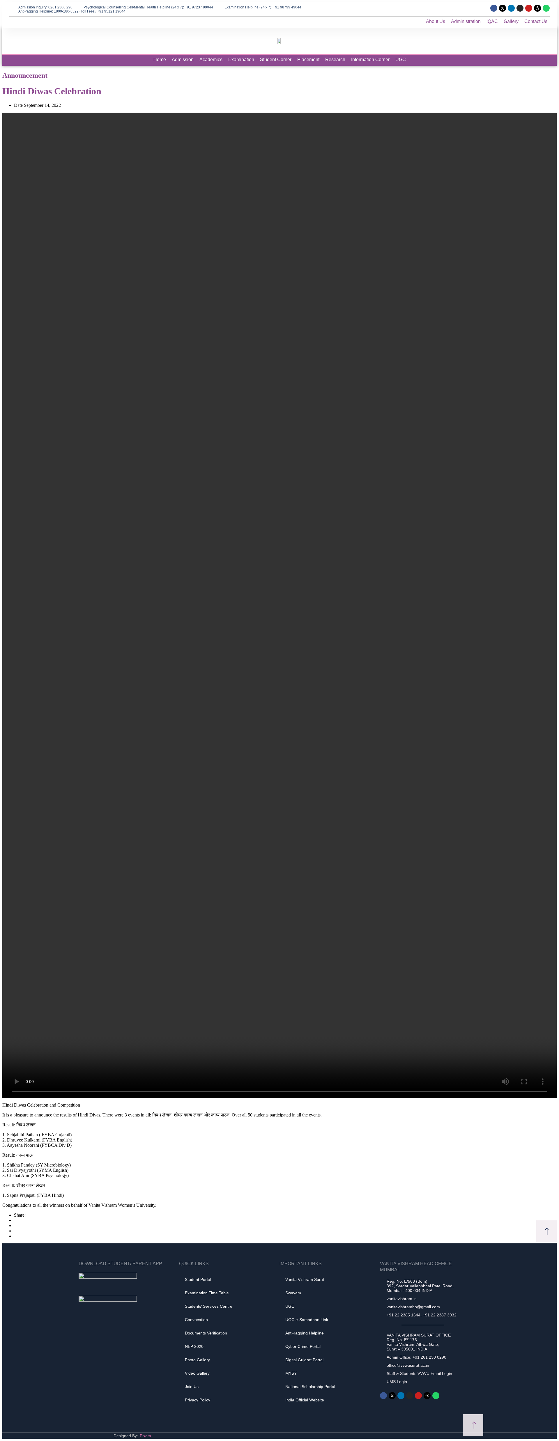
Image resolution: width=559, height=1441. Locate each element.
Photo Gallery (197, 1359)
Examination (241, 59)
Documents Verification (206, 1333)
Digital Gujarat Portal (304, 1359)
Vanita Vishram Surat (304, 1279)
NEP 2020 (194, 1346)
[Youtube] (528, 8)
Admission (183, 59)
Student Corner (275, 59)
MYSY (291, 1373)
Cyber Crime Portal (303, 1346)
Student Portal (198, 1279)
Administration (466, 21)
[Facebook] (493, 8)
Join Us (192, 1386)
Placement (308, 59)
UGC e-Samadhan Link (306, 1319)
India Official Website (304, 1400)
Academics (210, 59)
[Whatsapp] (546, 8)
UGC (400, 59)
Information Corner (370, 59)
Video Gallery (197, 1373)
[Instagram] (519, 8)
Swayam (293, 1293)
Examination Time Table (207, 1293)
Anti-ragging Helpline (304, 1333)
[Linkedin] (511, 8)
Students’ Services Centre (208, 1306)
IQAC (492, 21)
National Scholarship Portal (310, 1386)
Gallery (511, 21)
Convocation (196, 1319)
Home (159, 59)
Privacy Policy (197, 1400)
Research (335, 59)
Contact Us (535, 21)
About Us (435, 21)
